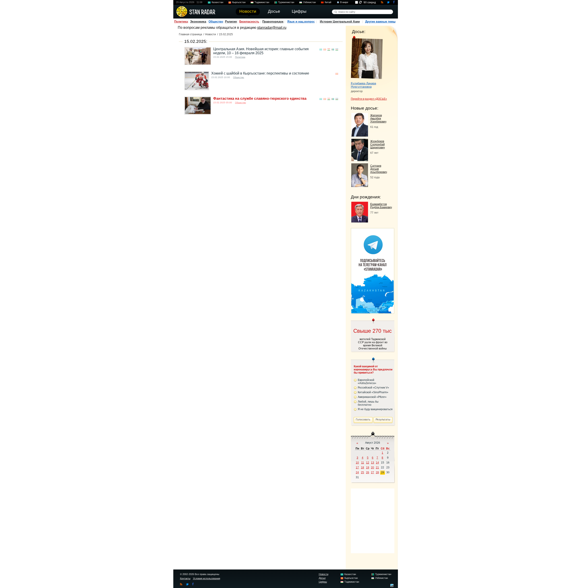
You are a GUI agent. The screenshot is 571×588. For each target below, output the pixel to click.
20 (372, 467)
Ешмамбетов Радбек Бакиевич (381, 206)
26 (367, 472)
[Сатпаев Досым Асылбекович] (359, 186)
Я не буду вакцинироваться (375, 409)
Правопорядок (272, 21)
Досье (322, 578)
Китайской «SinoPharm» (373, 392)
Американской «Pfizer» (372, 397)
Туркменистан (286, 2)
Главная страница (190, 34)
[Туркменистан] (332, 49)
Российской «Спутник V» (373, 387)
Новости (210, 34)
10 (357, 462)
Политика (181, 21)
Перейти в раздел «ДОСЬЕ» (369, 98)
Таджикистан (261, 2)
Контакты (185, 578)
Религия (231, 21)
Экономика (198, 21)
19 (367, 467)
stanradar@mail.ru (271, 27)
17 (357, 467)
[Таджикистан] (328, 49)
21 (377, 467)
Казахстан (217, 2)
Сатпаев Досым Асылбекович (378, 169)
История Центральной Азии (340, 21)
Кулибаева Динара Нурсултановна (363, 85)
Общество (216, 21)
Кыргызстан (239, 2)
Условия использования (206, 578)
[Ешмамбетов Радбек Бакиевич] (359, 221)
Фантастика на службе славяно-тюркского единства (259, 98)
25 (362, 472)
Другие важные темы (380, 21)
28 (377, 472)
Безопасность (249, 21)
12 (367, 462)
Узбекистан (309, 2)
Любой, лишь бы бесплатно (368, 403)
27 (372, 472)
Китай (328, 2)
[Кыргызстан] (324, 49)
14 (377, 462)
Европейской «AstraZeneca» (367, 381)
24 (357, 472)
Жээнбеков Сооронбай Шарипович (377, 144)
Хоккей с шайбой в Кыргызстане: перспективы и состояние (260, 73)
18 (362, 467)
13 (372, 462)
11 (362, 462)
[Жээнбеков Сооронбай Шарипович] (359, 160)
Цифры (323, 581)
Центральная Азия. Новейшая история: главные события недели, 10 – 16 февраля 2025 (261, 51)
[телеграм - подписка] (372, 312)
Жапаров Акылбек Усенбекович (378, 118)
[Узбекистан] (336, 49)
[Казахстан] (320, 49)
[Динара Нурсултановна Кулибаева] (367, 57)
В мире (344, 2)
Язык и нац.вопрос (301, 21)
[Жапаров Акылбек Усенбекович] (359, 135)
